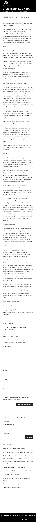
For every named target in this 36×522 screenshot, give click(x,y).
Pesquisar (6, 433)
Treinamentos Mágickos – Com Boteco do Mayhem (18, 452)
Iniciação (12, 327)
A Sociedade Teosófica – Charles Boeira (14, 467)
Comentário (7, 346)
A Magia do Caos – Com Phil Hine (12, 474)
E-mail (5, 379)
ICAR (6, 327)
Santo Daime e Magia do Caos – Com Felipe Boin (17, 471)
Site (4, 388)
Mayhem (23, 327)
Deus (13, 326)
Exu (17, 326)
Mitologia (9, 323)
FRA (20, 326)
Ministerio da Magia (16, 9)
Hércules (26, 326)
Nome (5, 370)
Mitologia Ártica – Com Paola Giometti (14, 448)
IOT (18, 327)
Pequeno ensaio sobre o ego (11, 484)
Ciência (8, 326)
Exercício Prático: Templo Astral (12, 487)
